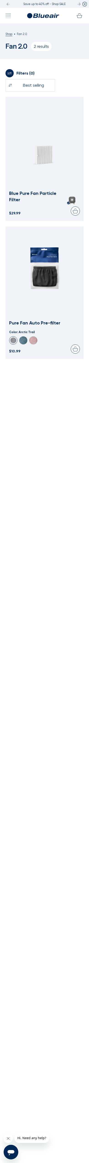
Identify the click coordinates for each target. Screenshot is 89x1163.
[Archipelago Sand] (33, 340)
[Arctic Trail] (13, 340)
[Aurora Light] (23, 340)
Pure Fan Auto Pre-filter (34, 323)
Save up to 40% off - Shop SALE (44, 4)
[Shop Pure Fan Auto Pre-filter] (44, 265)
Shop (8, 34)
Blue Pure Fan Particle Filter (32, 196)
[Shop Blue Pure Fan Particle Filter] (44, 136)
